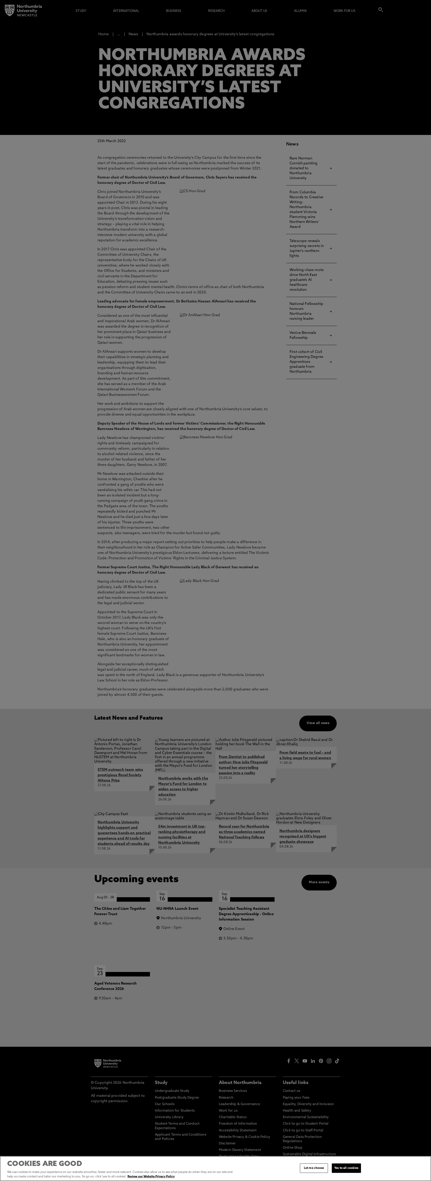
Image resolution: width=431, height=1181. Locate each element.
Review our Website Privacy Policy (151, 1176)
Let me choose (314, 1168)
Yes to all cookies (346, 1168)
